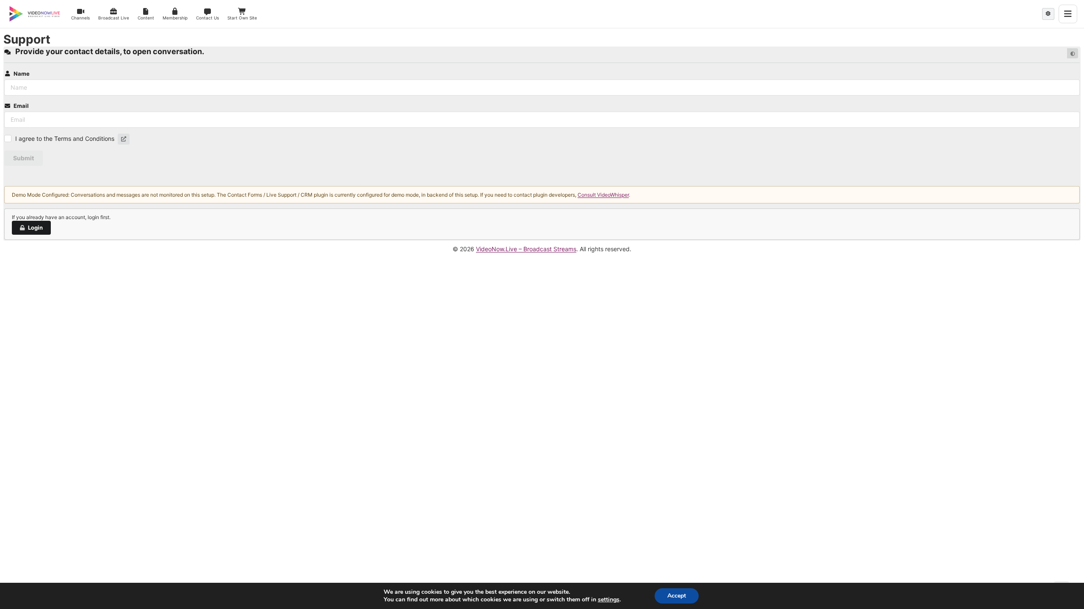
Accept (676, 596)
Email (21, 105)
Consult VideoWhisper (603, 195)
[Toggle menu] (1068, 14)
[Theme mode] (1048, 14)
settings (608, 600)
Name (22, 73)
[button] (124, 139)
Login (35, 227)
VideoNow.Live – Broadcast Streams (526, 248)
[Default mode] (1072, 53)
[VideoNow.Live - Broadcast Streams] (35, 14)
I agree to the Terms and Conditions (64, 138)
